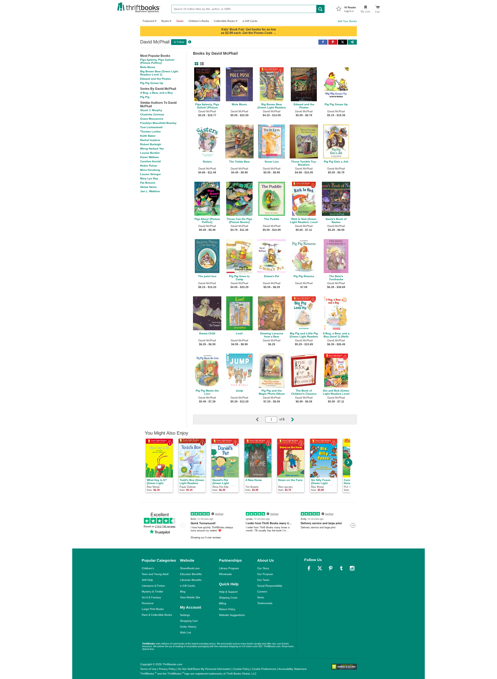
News (260, 597)
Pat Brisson (148, 182)
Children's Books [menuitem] (199, 20)
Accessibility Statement (292, 668)
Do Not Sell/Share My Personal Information (204, 668)
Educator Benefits (191, 574)
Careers (262, 591)
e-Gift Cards (187, 585)
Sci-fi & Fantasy (151, 597)
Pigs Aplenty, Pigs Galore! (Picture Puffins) (157, 61)
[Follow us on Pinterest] (330, 568)
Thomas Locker (150, 131)
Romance (148, 603)
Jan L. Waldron (150, 191)
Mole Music (147, 67)
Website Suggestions (232, 615)
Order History (188, 626)
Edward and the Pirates (155, 78)
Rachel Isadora (150, 140)
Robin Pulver (148, 165)
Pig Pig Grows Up (151, 83)
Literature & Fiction (153, 585)
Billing (222, 603)
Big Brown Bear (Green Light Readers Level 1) (159, 73)
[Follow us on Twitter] (319, 568)
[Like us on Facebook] (309, 568)
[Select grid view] (195, 63)
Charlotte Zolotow (152, 114)
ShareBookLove (190, 568)
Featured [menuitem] (148, 20)
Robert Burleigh (150, 144)
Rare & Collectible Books (157, 614)
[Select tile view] (201, 63)
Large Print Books (153, 609)
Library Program (229, 568)
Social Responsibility (269, 585)
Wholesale (225, 574)
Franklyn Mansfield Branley (158, 123)
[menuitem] (350, 8)
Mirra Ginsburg (150, 169)
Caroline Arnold (150, 161)
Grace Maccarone (151, 118)
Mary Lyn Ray (149, 178)
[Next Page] (289, 419)
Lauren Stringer (150, 174)
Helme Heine (148, 187)
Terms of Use (148, 668)
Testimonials (264, 603)
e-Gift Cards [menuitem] (249, 20)
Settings (185, 615)
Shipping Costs (228, 597)
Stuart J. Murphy (151, 110)
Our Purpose (265, 574)
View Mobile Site (190, 597)
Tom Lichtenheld (151, 127)
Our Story (263, 568)
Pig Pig (144, 97)
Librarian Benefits (191, 579)
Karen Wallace (149, 157)
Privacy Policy (167, 668)
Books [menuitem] (165, 20)
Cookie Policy (241, 668)
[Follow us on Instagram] (352, 568)
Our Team (263, 579)
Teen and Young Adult (155, 574)
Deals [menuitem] (179, 20)
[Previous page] (260, 419)
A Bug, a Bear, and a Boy (156, 92)
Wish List (185, 632)
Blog (182, 591)
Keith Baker (148, 135)
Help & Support (228, 591)
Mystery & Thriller (152, 591)
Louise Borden (150, 152)
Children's (148, 568)
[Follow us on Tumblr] (341, 568)
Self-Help (147, 579)
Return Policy (227, 609)
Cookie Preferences (264, 668)
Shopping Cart (189, 620)
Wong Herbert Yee (152, 148)
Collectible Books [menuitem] (224, 20)
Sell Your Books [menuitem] (347, 21)
